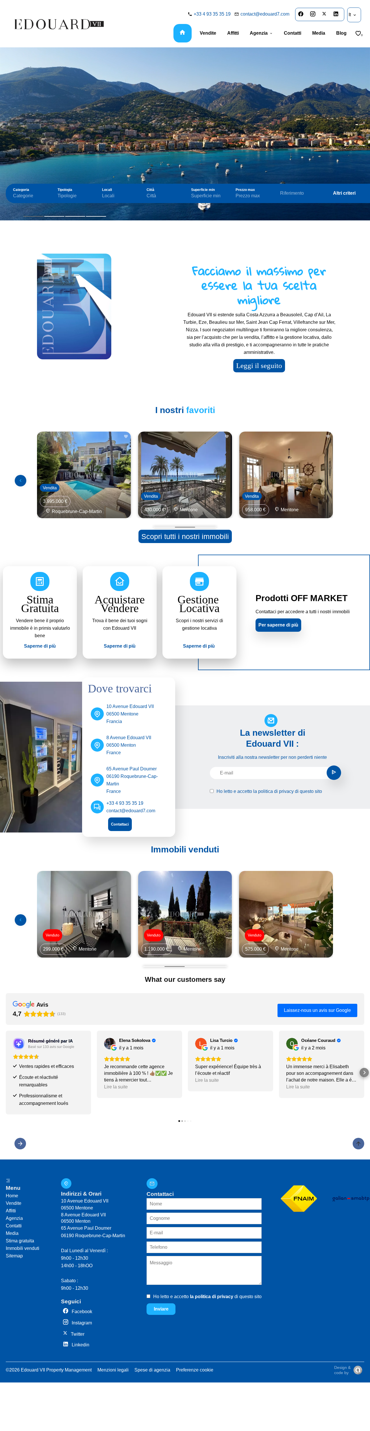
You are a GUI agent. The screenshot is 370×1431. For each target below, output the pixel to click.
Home (12, 1195)
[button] (5, 1072)
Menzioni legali (113, 1369)
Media (12, 1233)
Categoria (21, 190)
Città (150, 190)
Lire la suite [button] (116, 1086)
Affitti (11, 1210)
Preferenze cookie (194, 1369)
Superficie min (203, 190)
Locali (107, 190)
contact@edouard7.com (264, 14)
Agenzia (14, 1218)
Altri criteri (344, 193)
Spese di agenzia (152, 1369)
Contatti (14, 1225)
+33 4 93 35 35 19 (212, 14)
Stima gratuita (20, 1240)
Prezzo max (245, 190)
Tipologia (65, 190)
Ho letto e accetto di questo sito (269, 791)
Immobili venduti (22, 1248)
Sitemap (14, 1255)
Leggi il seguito (259, 365)
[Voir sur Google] (110, 1043)
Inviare (161, 1309)
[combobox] (29, 196)
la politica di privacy (273, 791)
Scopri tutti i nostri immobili (185, 536)
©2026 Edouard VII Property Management (49, 1369)
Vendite (13, 1203)
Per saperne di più (278, 624)
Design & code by (342, 1370)
